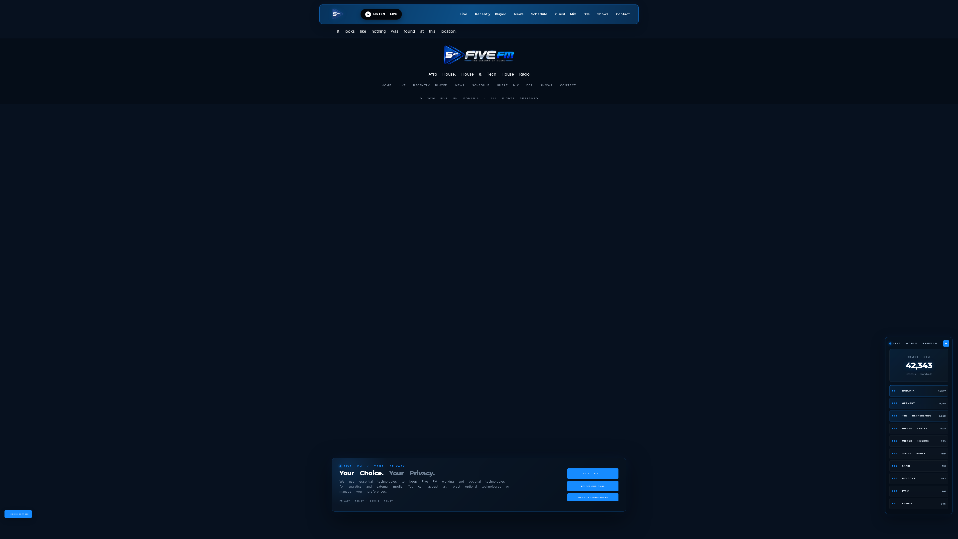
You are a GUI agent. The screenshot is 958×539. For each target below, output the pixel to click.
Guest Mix (565, 14)
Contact (623, 14)
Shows (602, 14)
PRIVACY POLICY (352, 501)
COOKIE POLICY (381, 501)
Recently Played (490, 14)
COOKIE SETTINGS (19, 514)
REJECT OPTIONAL (593, 486)
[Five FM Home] (340, 14)
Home (386, 85)
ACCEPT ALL (593, 473)
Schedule (539, 14)
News (518, 14)
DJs (587, 14)
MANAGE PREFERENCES (593, 497)
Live (463, 14)
